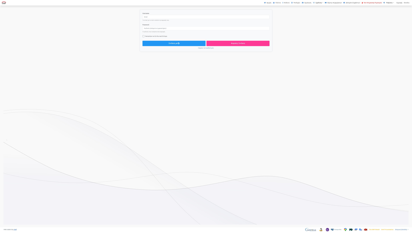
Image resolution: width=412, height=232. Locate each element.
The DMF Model (374, 229)
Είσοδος (406, 3)
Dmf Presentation (387, 229)
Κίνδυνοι (287, 3)
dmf (15, 229)
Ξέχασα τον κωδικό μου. (206, 48)
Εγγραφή (399, 3)
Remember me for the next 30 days (156, 36)
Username (145, 13)
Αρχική (269, 3)
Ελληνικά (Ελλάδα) (401, 229)
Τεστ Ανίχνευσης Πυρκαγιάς (373, 3)
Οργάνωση (307, 3)
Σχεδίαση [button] (318, 3)
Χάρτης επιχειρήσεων (334, 3)
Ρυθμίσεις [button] (389, 3)
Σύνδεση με (173, 43)
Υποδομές (297, 3)
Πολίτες (278, 3)
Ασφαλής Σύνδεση (238, 43)
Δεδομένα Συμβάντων (353, 3)
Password (145, 25)
